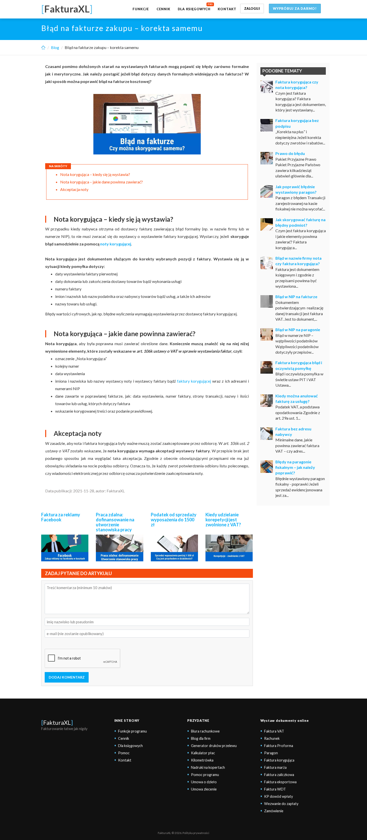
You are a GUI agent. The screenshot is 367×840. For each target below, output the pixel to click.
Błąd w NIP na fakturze (296, 296)
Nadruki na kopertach (208, 767)
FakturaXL (57, 722)
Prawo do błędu (290, 153)
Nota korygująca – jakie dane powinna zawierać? (101, 181)
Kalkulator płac (203, 753)
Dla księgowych (194, 9)
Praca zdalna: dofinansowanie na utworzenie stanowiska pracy (115, 522)
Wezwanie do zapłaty (281, 804)
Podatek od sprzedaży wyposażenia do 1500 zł (173, 519)
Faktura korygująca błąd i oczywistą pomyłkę (298, 365)
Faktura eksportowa (280, 782)
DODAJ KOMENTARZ (67, 677)
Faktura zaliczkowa (279, 775)
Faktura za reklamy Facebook (60, 517)
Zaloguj (252, 8)
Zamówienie (273, 811)
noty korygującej (115, 243)
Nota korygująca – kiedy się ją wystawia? (95, 174)
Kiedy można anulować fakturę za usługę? (296, 398)
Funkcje (141, 9)
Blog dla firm (200, 738)
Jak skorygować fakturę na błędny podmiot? (300, 222)
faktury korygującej (194, 381)
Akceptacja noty (74, 189)
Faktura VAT (274, 731)
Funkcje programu (132, 731)
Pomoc (124, 753)
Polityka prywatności (196, 833)
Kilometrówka (202, 760)
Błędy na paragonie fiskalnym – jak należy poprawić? (295, 467)
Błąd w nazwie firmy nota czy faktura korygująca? (298, 261)
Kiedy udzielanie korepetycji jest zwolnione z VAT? (223, 519)
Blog (55, 47)
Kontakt (227, 9)
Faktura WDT (275, 789)
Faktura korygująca (279, 760)
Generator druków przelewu (214, 746)
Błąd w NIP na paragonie (297, 329)
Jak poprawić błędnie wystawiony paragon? (296, 189)
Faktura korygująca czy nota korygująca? (296, 84)
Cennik (163, 9)
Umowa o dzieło (204, 782)
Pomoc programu (205, 775)
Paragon (271, 753)
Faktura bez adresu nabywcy (293, 431)
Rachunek (272, 738)
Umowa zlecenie (204, 789)
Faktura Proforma (278, 746)
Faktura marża (275, 767)
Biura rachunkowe (205, 731)
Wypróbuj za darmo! (295, 8)
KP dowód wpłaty (278, 796)
